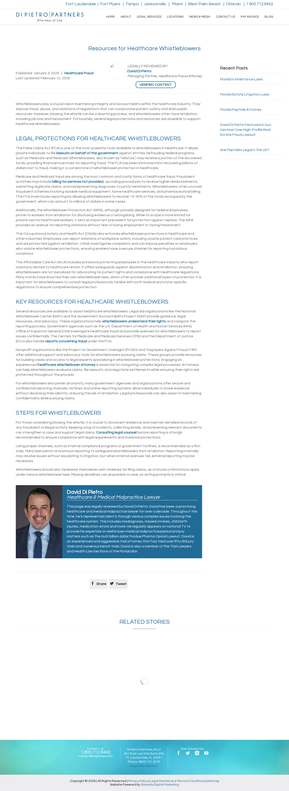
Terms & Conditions (191, 781)
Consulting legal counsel (116, 432)
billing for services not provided (77, 181)
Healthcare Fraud (78, 73)
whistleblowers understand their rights (134, 321)
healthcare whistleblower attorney (67, 365)
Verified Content (156, 84)
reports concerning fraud (66, 341)
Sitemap (213, 781)
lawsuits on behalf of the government (87, 153)
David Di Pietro (139, 71)
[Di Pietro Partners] (50, 17)
